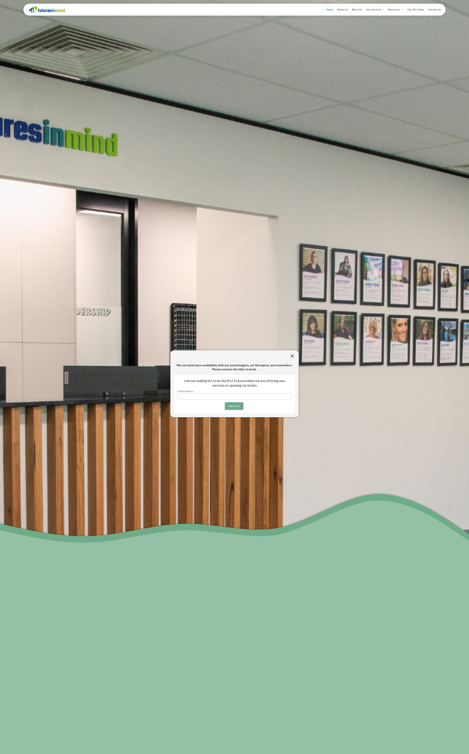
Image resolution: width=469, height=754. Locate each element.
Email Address (185, 391)
